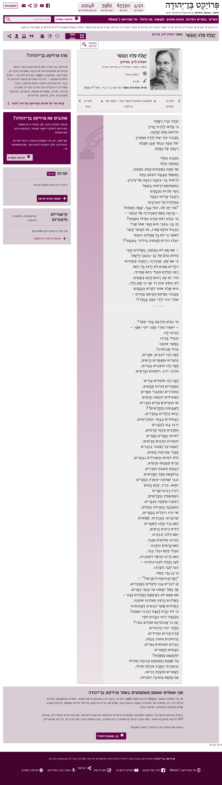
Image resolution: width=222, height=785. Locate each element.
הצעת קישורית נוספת (50, 238)
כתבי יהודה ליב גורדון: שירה (120, 27)
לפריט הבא (85, 103)
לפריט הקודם (173, 103)
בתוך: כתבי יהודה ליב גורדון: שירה (124, 67)
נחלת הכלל (132, 74)
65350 (123, 5)
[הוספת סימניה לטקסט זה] (50, 36)
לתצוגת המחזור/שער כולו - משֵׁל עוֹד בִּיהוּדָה (128, 103)
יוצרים (213, 19)
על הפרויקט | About (122, 19)
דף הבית (213, 27)
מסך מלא (77, 36)
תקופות (159, 19)
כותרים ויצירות (196, 19)
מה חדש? (146, 19)
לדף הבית (215, 744)
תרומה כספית (67, 18)
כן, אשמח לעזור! (110, 736)
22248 (87, 5)
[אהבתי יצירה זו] (57, 36)
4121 (138, 5)
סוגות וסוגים (175, 19)
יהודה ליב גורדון (183, 27)
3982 (107, 5)
